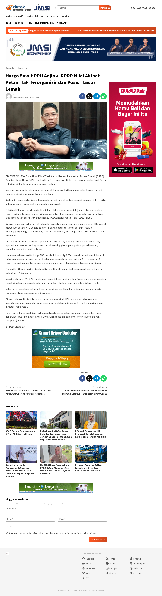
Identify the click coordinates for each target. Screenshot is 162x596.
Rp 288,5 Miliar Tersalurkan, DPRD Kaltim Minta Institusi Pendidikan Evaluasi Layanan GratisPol (55, 469)
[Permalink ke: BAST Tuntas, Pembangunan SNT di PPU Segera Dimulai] (21, 420)
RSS (87, 578)
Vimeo (88, 573)
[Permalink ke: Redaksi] (9, 96)
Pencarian (105, 7)
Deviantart (137, 573)
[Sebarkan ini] (82, 96)
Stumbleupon (139, 563)
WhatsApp (90, 563)
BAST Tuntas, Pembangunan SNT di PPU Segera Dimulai (20, 432)
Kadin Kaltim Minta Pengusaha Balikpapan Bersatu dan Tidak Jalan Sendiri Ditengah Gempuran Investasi (20, 471)
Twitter (112, 558)
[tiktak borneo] (29, 7)
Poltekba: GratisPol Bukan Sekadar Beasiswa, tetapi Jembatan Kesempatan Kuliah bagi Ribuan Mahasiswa (56, 435)
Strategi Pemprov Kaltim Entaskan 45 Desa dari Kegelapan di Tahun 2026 (88, 468)
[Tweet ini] (89, 96)
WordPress (90, 568)
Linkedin (113, 573)
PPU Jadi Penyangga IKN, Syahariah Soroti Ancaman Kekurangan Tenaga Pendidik (90, 434)
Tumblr (112, 563)
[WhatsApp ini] (103, 96)
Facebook (90, 558)
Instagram (113, 568)
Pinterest (137, 558)
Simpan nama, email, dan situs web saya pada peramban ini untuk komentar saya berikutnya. (52, 532)
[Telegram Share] (96, 96)
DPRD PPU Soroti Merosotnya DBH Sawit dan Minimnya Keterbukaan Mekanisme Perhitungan (84, 390)
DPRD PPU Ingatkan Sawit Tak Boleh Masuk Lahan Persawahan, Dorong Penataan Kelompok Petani (28, 390)
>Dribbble (137, 568)
